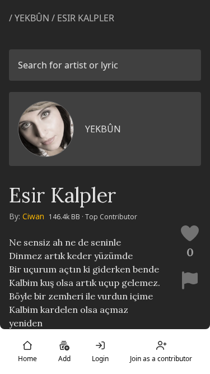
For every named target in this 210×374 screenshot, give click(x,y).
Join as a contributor (161, 358)
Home (27, 358)
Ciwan (33, 216)
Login (100, 358)
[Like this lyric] (190, 233)
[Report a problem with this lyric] (190, 280)
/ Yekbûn (30, 18)
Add (64, 358)
